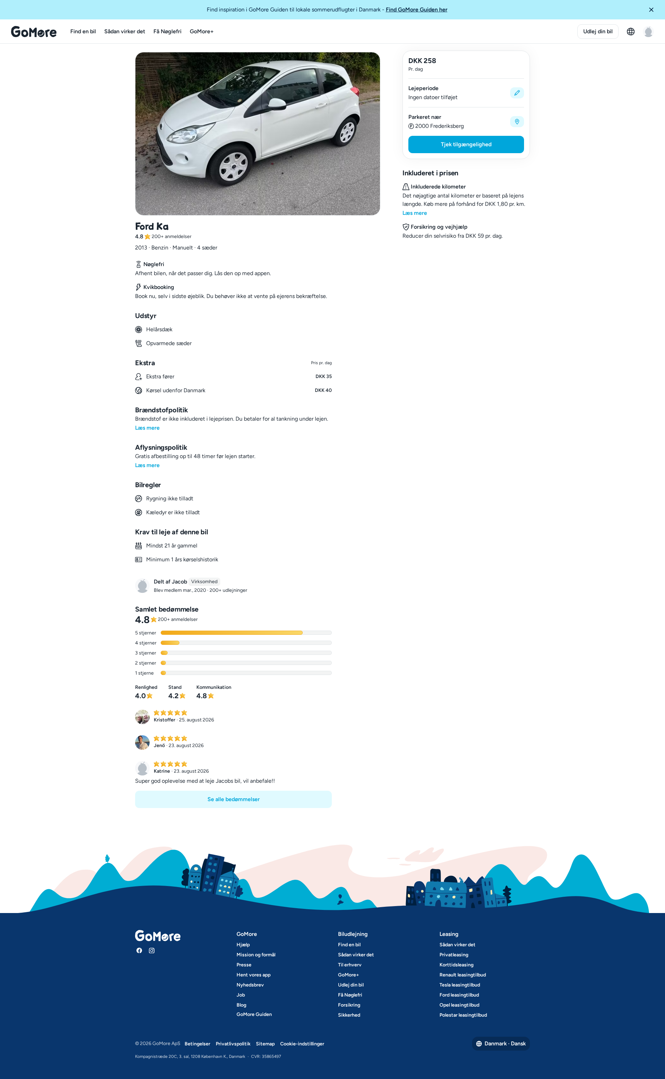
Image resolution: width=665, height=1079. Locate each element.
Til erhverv (350, 965)
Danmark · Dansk (505, 1043)
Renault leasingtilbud (463, 975)
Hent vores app (254, 975)
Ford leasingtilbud (459, 995)
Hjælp (243, 945)
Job (241, 995)
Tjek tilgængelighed (466, 144)
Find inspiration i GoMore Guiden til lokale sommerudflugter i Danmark (327, 9)
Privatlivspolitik (233, 1044)
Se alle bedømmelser (233, 799)
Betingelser (197, 1044)
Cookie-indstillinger (302, 1044)
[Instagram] (152, 950)
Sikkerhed (349, 1015)
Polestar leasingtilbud (463, 1015)
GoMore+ (202, 31)
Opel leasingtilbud (459, 1005)
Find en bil (83, 31)
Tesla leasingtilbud (460, 985)
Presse (244, 965)
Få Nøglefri (167, 31)
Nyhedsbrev (250, 985)
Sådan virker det (124, 31)
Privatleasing (454, 955)
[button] (654, 9)
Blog (241, 1005)
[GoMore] (33, 31)
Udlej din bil (598, 31)
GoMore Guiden (254, 1014)
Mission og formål (256, 955)
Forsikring (349, 1005)
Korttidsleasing (456, 965)
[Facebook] (139, 950)
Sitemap (265, 1044)
